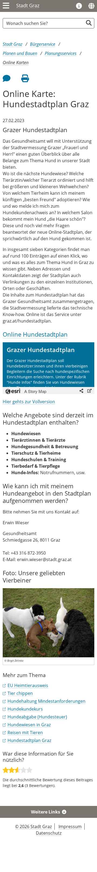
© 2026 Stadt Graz (33, 826)
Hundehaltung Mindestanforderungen (46, 701)
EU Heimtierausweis (28, 685)
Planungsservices (61, 53)
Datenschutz (48, 833)
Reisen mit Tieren (25, 733)
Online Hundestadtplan (35, 334)
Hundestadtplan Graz (29, 740)
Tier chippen (20, 693)
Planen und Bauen (20, 53)
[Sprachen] (91, 6)
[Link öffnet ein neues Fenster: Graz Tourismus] (79, 6)
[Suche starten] (89, 23)
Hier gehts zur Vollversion (29, 402)
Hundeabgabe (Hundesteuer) (37, 717)
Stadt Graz (27, 5)
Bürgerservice (42, 44)
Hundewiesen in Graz (29, 725)
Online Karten (16, 63)
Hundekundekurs (25, 709)
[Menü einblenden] (6, 6)
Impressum (70, 826)
